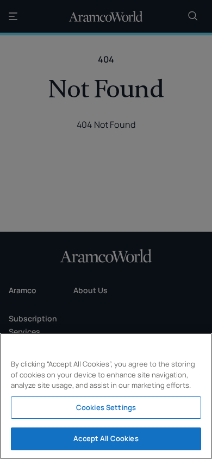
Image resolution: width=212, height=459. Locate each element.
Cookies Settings (106, 407)
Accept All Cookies (105, 438)
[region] (106, 396)
